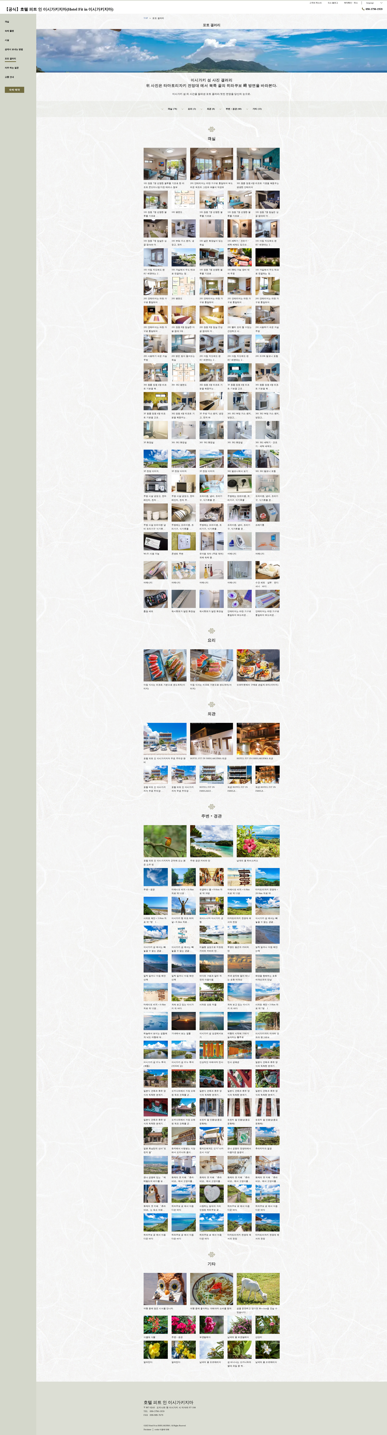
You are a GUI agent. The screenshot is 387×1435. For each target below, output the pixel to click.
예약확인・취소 (351, 3)
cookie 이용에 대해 (161, 1429)
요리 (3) (192, 109)
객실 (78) (172, 109)
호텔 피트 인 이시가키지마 (168, 1402)
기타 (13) (257, 109)
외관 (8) (211, 109)
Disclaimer (147, 1429)
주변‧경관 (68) (234, 109)
